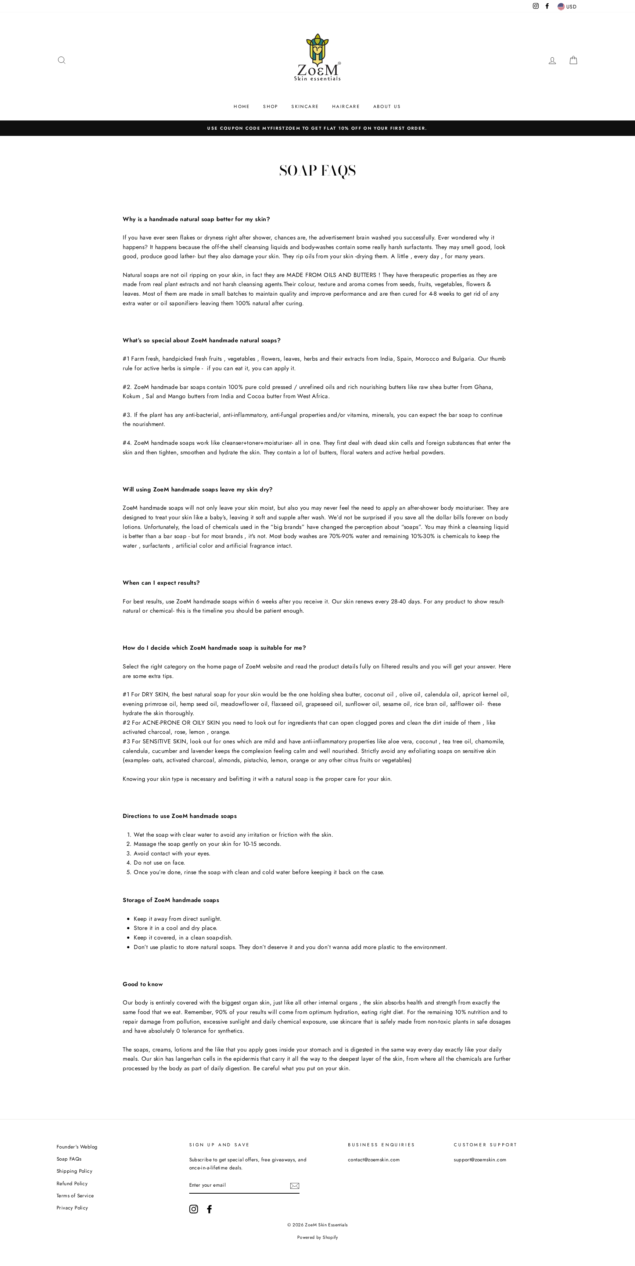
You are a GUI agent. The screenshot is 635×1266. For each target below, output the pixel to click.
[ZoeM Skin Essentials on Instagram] (193, 1209)
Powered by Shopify (317, 1237)
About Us (387, 106)
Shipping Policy (74, 1171)
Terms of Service (75, 1195)
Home (242, 106)
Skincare (305, 106)
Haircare (346, 106)
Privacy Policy (72, 1207)
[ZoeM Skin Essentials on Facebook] (209, 1209)
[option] (317, 128)
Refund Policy (72, 1183)
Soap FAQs (69, 1158)
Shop (271, 106)
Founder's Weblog (77, 1146)
